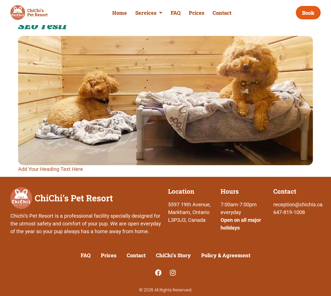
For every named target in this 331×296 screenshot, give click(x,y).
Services (145, 12)
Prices (196, 12)
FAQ (175, 12)
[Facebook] (158, 272)
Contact (222, 12)
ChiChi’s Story (173, 255)
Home (119, 12)
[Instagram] (172, 272)
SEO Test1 (42, 26)
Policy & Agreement (225, 255)
